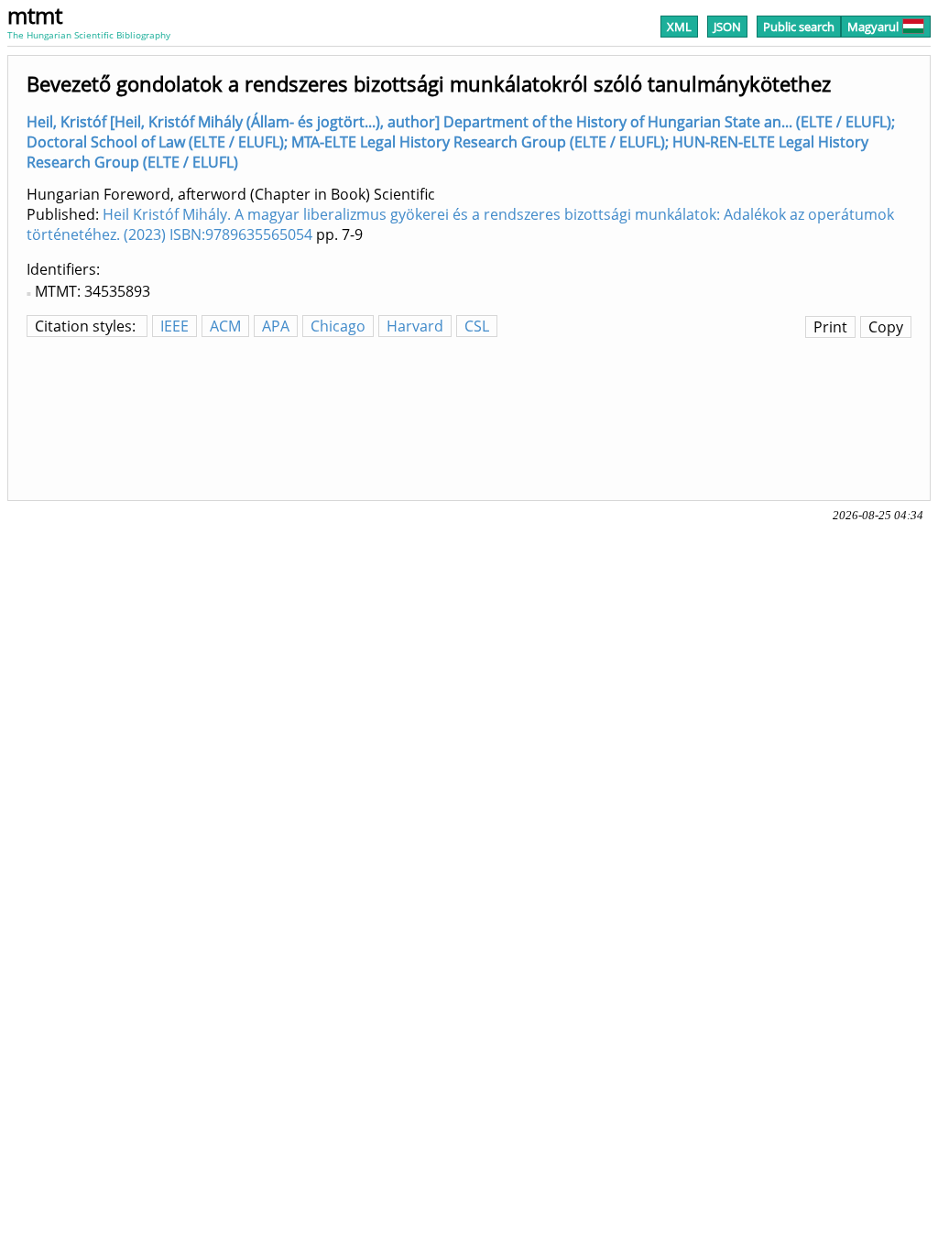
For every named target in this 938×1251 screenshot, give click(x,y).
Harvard (415, 326)
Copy (885, 327)
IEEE (174, 326)
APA (275, 326)
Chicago (338, 326)
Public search (798, 26)
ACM (225, 326)
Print (830, 327)
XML (679, 26)
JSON (727, 26)
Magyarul (873, 26)
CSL (476, 326)
